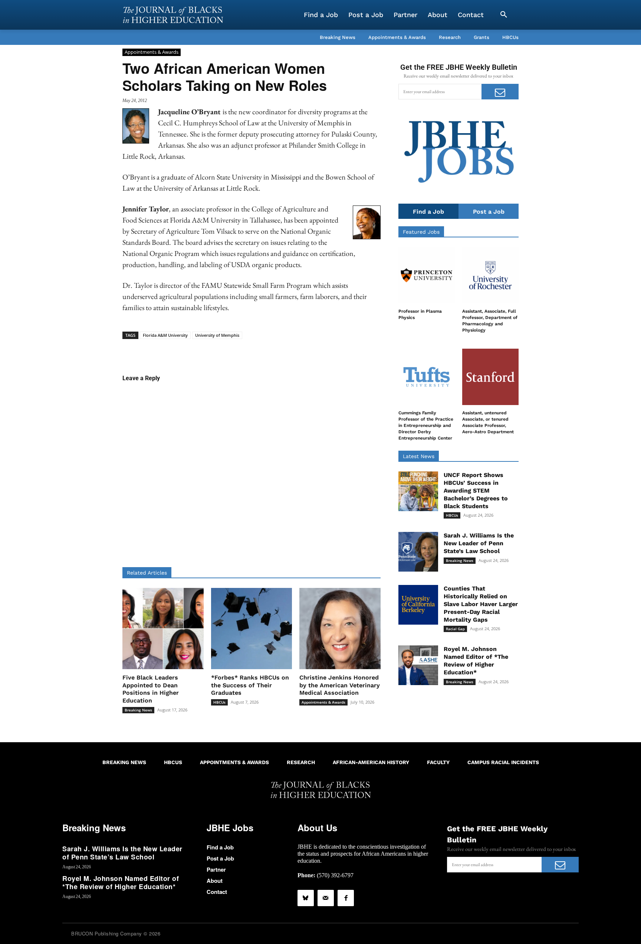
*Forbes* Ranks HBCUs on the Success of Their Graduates (250, 685)
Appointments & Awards (151, 52)
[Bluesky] (306, 898)
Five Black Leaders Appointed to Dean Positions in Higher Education (150, 689)
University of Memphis (217, 335)
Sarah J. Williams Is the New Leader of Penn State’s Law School (479, 543)
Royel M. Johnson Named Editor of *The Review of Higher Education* (476, 660)
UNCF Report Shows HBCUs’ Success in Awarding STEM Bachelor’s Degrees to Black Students (476, 490)
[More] (308, 350)
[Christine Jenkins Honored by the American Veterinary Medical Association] (340, 628)
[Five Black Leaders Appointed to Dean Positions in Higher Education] (163, 628)
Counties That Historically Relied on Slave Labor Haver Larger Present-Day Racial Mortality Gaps (481, 604)
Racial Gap (455, 628)
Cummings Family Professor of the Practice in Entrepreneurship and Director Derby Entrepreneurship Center (425, 425)
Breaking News (138, 710)
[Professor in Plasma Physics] (426, 275)
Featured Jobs (421, 232)
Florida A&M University (165, 335)
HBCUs (219, 702)
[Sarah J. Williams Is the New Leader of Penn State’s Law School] (418, 552)
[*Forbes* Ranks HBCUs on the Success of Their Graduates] (251, 628)
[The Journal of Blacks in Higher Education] (172, 15)
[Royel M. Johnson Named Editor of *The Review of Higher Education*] (418, 665)
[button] (504, 15)
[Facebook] (346, 898)
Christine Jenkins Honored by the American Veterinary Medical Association (339, 685)
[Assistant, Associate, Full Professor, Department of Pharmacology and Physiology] (490, 275)
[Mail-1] (326, 898)
